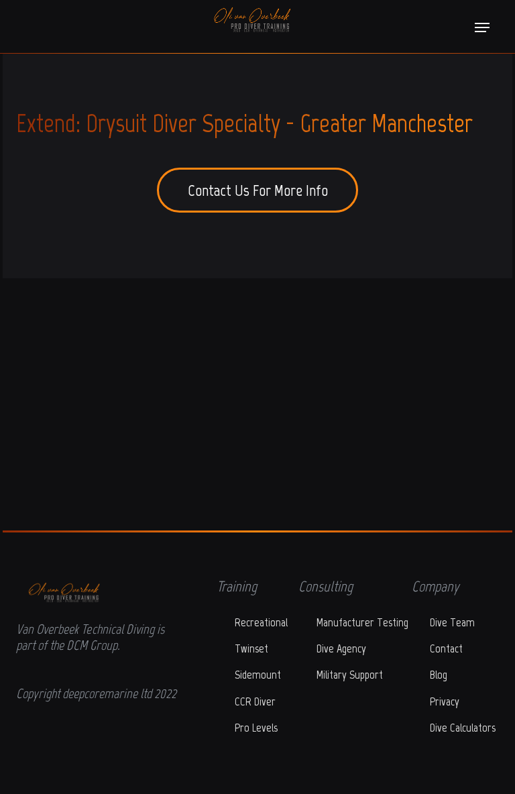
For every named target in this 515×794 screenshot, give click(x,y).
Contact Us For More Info (258, 190)
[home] (247, 20)
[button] (482, 27)
